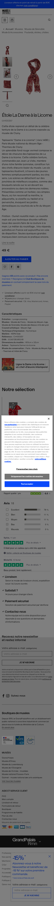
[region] (27, 453)
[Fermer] (49, 419)
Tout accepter (27, 484)
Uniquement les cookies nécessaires (27, 476)
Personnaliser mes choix (27, 469)
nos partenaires (10, 424)
